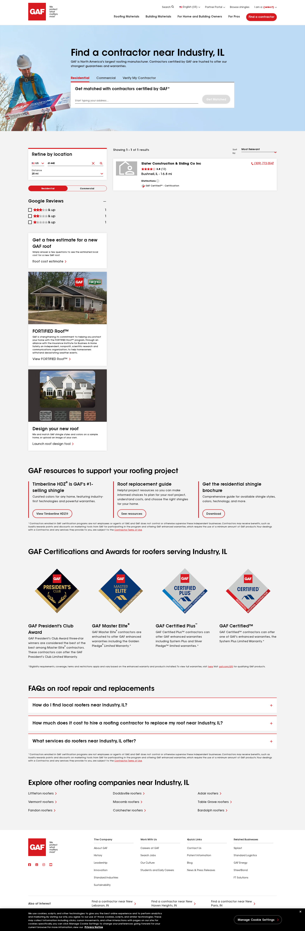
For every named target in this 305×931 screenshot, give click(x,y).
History (98, 855)
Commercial (87, 189)
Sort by (235, 151)
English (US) (190, 7)
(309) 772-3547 (262, 164)
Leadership (100, 863)
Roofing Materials (126, 16)
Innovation (100, 870)
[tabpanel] (152, 95)
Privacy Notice (94, 927)
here (210, 667)
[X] (36, 865)
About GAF (100, 848)
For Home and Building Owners (200, 16)
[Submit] (101, 162)
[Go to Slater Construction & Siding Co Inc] (126, 168)
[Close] (300, 911)
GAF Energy (240, 863)
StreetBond (241, 870)
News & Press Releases (201, 870)
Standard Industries (106, 878)
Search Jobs (148, 855)
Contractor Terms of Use (128, 530)
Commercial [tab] (106, 78)
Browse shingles (239, 7)
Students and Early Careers (157, 870)
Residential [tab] (80, 78)
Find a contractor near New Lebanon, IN (112, 903)
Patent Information (199, 855)
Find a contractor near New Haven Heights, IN (171, 903)
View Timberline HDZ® (52, 514)
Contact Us (194, 848)
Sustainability (102, 885)
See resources (131, 514)
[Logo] (43, 19)
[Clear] (93, 162)
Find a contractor (261, 17)
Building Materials (158, 16)
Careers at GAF (149, 848)
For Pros (234, 16)
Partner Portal (213, 7)
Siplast (238, 848)
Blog (190, 863)
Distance (37, 171)
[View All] (157, 181)
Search (166, 7)
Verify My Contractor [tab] (139, 78)
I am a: (264, 7)
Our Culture (147, 863)
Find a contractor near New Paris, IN (231, 903)
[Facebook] (29, 865)
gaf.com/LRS (226, 667)
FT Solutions (241, 878)
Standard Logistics (245, 855)
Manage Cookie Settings (256, 920)
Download (213, 514)
